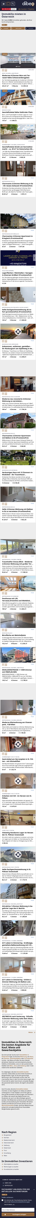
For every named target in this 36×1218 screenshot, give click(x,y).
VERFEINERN (30, 28)
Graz (15, 1066)
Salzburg (6, 1145)
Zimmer (6, 1058)
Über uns (8, 1183)
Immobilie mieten (22, 1089)
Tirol (5, 1150)
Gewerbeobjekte (15, 1058)
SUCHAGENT (6, 28)
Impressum (9, 1185)
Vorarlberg (7, 1153)
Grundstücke (28, 1058)
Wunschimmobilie (8, 1105)
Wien (5, 1156)
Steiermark (7, 1148)
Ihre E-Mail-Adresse (6, 1206)
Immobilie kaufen (23, 1072)
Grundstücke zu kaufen (11, 1169)
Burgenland (7, 1135)
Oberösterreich (9, 1143)
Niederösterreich (9, 1140)
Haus (31, 1057)
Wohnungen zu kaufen (11, 1167)
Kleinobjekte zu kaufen (11, 1164)
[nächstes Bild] (34, 60)
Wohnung (23, 1057)
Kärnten (6, 1138)
